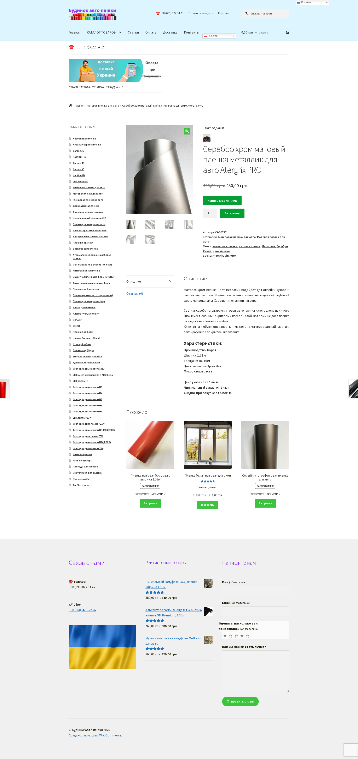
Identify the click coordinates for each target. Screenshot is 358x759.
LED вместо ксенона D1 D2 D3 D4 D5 (93, 374)
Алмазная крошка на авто (88, 212)
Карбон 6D (79, 175)
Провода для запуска (85, 466)
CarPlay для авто (82, 484)
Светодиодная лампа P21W (89, 423)
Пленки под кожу (83, 242)
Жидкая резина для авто (87, 356)
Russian (212, 35)
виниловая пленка (225, 246)
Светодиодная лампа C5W (88, 436)
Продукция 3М (81, 478)
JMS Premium (80, 181)
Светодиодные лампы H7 (87, 399)
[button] (187, 131)
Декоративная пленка (86, 205)
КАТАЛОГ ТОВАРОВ (101, 32)
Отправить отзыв (240, 701)
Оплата (150, 32)
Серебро (282, 246)
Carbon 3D (78, 150)
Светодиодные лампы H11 (88, 411)
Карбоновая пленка (84, 138)
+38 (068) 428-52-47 (82, 610)
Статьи (133, 32)
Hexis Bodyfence (82, 454)
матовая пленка (249, 246)
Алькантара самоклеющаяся (89, 230)
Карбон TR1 (79, 156)
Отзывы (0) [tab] (134, 293)
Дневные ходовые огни (86, 362)
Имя (234, 582)
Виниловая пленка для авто (237, 237)
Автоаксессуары (82, 460)
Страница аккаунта (201, 13)
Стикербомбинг (82, 344)
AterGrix (218, 255)
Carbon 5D (78, 169)
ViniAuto (230, 255)
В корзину (232, 213)
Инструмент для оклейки (87, 472)
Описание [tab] (133, 281)
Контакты (191, 32)
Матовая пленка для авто (103, 105)
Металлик (268, 246)
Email (235, 602)
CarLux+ (77, 319)
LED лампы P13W (82, 417)
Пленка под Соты (83, 331)
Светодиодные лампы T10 (88, 448)
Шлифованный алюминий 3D (89, 218)
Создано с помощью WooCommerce (95, 735)
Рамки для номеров (84, 307)
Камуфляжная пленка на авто (90, 236)
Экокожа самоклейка (85, 248)
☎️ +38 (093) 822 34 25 (169, 13)
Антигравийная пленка (86, 270)
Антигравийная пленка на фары (91, 283)
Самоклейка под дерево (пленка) (92, 264)
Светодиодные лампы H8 (87, 405)
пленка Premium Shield (86, 338)
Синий (207, 251)
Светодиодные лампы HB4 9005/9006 (94, 429)
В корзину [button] (150, 503)
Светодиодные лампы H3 (87, 387)
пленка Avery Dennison (86, 313)
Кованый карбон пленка (87, 144)
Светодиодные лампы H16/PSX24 (92, 442)
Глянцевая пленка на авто (88, 199)
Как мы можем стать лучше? (244, 647)
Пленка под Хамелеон (86, 289)
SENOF (76, 325)
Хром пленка (221, 251)
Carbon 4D (78, 163)
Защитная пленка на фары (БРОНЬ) (93, 276)
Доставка (170, 32)
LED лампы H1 (80, 380)
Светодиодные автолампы (88, 368)
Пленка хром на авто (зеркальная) (93, 295)
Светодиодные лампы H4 (87, 393)
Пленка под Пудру (83, 350)
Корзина (223, 13)
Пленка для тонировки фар (89, 301)
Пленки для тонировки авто (89, 224)
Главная (74, 32)
